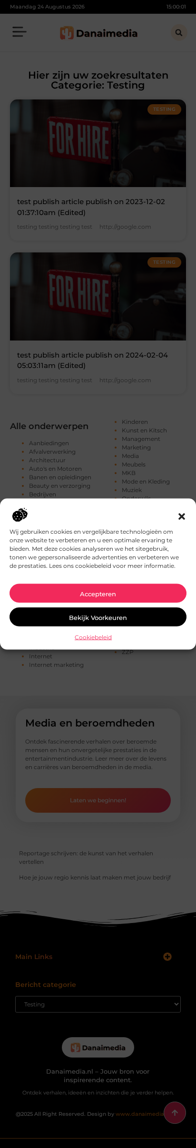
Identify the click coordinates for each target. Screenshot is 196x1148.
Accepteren (98, 593)
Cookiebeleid (93, 636)
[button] (181, 516)
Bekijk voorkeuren (98, 617)
